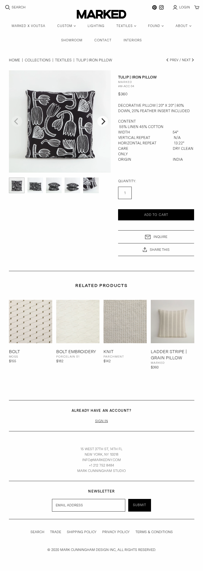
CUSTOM (64, 26)
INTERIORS (133, 40)
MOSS (13, 356)
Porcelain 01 (68, 356)
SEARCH (37, 532)
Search (18, 7)
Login (184, 7)
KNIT (108, 351)
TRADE (55, 532)
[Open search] (7, 7)
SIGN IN (101, 421)
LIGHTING (96, 26)
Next (186, 60)
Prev (173, 60)
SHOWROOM (71, 40)
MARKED (158, 362)
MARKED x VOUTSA (29, 26)
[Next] (102, 121)
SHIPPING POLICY (82, 532)
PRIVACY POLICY (116, 532)
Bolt (14, 351)
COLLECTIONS (38, 60)
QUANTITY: (127, 181)
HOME (14, 60)
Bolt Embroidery (76, 351)
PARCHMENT (113, 356)
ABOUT (182, 26)
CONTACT (102, 40)
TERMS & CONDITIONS (154, 532)
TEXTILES (124, 26)
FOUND (154, 26)
